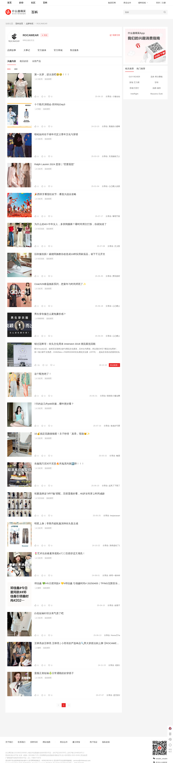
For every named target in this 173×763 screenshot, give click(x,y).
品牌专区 (30, 23)
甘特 (156, 82)
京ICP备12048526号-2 (76, 753)
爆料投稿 (142, 3)
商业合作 (127, 3)
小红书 (39, 79)
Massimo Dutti (156, 94)
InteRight (134, 94)
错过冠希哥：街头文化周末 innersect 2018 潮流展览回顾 (64, 344)
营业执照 (84, 755)
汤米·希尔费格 (157, 77)
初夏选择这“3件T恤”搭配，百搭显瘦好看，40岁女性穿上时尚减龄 (69, 493)
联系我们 (21, 742)
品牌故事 (11, 50)
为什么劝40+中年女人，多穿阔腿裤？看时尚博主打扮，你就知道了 (70, 224)
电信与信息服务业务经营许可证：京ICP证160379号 (47, 753)
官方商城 (58, 50)
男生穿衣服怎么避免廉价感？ (50, 314)
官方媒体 (42, 50)
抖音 (39, 109)
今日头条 (40, 229)
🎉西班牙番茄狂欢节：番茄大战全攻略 (55, 194)
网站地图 (46, 742)
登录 (158, 3)
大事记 (27, 50)
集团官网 (112, 3)
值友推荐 (48, 79)
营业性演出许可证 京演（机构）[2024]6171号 (22, 755)
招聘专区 (34, 742)
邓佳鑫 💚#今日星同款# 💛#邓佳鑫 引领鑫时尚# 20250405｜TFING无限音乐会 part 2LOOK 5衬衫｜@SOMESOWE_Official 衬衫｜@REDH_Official (77, 583)
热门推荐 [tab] (141, 68)
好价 (21, 2)
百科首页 (19, 23)
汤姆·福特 (156, 88)
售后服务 (74, 50)
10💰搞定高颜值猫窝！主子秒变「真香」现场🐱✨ (62, 433)
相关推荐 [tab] (129, 68)
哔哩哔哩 (40, 319)
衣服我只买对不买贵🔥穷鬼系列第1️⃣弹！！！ (59, 463)
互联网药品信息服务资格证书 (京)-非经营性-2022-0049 (60, 755)
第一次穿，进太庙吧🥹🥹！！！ (51, 74)
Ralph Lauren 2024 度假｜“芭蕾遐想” (54, 164)
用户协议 (93, 742)
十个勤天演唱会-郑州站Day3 (49, 104)
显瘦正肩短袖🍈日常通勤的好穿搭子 (54, 673)
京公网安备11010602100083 (16, 753)
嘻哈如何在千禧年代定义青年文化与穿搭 (56, 134)
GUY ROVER (134, 77)
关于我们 (9, 742)
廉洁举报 (76, 742)
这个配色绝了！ (42, 373)
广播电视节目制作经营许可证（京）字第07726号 (23, 758)
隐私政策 (106, 742)
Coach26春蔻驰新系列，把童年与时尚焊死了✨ (60, 284)
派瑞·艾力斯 (134, 82)
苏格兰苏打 (134, 88)
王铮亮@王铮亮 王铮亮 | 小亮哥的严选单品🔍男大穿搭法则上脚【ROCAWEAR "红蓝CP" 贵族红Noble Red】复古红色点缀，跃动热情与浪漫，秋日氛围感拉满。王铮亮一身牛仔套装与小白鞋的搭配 (77, 643)
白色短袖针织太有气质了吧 (49, 613)
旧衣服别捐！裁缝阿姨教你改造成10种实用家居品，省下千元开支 (69, 254)
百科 (34, 12)
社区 (33, 2)
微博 (39, 588)
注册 (164, 3)
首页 (9, 2)
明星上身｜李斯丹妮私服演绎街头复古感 (56, 523)
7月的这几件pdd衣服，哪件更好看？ (54, 403)
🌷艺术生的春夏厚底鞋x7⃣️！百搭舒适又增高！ (59, 553)
